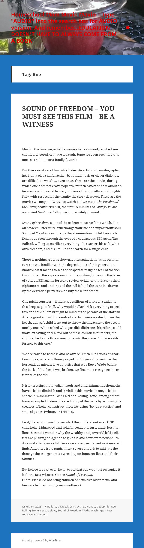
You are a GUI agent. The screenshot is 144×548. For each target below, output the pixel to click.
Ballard (51, 506)
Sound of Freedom (69, 510)
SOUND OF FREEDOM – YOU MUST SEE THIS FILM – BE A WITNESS (68, 116)
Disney (81, 506)
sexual (44, 510)
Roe (113, 506)
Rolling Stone (30, 510)
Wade (85, 510)
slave (53, 510)
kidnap (91, 506)
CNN (72, 506)
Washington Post (101, 510)
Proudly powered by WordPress (42, 540)
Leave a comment (36, 514)
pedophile (103, 506)
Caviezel (63, 506)
